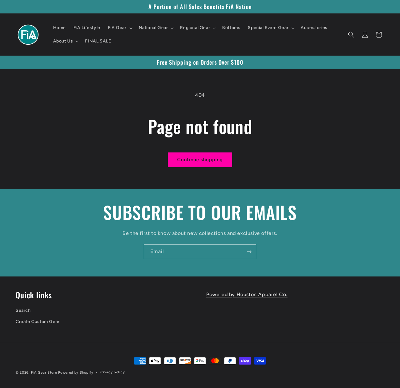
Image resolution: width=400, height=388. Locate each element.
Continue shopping (200, 159)
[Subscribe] (249, 251)
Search (23, 310)
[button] (119, 27)
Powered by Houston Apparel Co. (247, 294)
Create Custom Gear (38, 321)
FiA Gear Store (44, 373)
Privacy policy (112, 372)
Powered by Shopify (75, 373)
